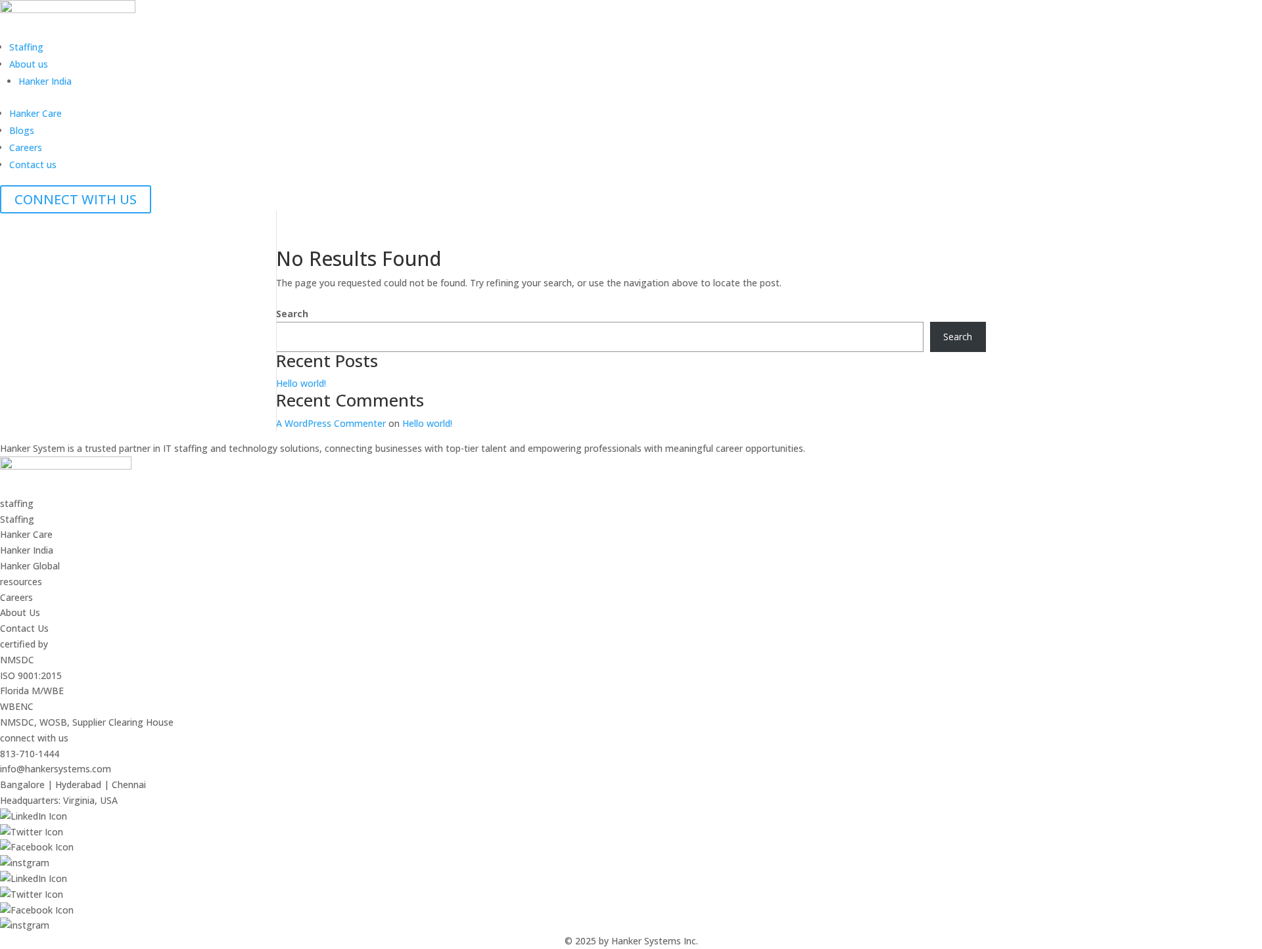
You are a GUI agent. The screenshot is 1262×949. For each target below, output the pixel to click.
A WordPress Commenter (331, 423)
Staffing (26, 47)
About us (28, 64)
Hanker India (45, 81)
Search (292, 313)
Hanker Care (35, 113)
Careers (25, 147)
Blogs (21, 130)
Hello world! (301, 383)
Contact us (33, 164)
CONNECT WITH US (75, 199)
